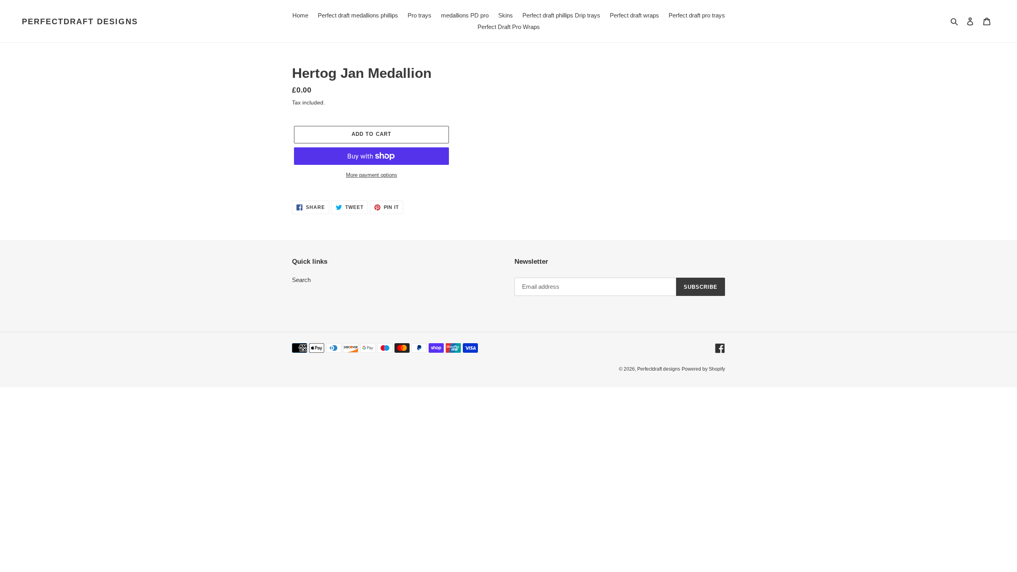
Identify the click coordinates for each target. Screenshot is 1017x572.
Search (301, 279)
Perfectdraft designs (80, 21)
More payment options (371, 175)
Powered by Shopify (703, 369)
